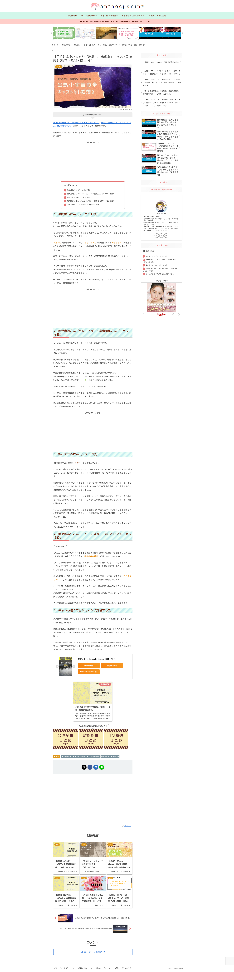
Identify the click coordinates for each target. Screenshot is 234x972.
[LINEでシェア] (101, 767)
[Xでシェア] (84, 767)
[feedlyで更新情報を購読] (161, 235)
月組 (57, 756)
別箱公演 (106, 756)
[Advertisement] (92, 161)
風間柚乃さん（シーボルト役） (79, 190)
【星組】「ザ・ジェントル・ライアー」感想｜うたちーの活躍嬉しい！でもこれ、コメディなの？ (161, 72)
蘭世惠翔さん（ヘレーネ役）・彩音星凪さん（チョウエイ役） (91, 194)
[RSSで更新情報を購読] (166, 235)
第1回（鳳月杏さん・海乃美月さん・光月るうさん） (76, 123)
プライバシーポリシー (61, 968)
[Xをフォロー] (157, 235)
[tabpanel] (64, 33)
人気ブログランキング (122, 968)
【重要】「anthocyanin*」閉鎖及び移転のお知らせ (162, 63)
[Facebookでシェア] (90, 767)
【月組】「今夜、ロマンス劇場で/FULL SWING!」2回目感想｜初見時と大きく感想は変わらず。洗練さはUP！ (162, 82)
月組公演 (116, 756)
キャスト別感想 (80, 756)
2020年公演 (67, 756)
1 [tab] (115, 43)
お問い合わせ (83, 968)
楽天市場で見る (112, 665)
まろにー (162, 213)
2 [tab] (119, 43)
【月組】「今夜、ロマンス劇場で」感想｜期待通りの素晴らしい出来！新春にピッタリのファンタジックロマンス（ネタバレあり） (161, 103)
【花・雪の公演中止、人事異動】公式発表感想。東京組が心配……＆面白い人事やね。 (161, 92)
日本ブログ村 (101, 968)
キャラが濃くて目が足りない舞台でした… (83, 204)
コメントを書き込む (94, 952)
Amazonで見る (88, 665)
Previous (51, 33)
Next (182, 33)
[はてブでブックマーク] (95, 767)
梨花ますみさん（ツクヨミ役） (79, 197)
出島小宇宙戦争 (94, 756)
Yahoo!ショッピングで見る (89, 671)
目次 (69, 185)
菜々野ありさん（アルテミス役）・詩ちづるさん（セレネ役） (91, 201)
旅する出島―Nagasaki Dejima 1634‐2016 (96, 659)
